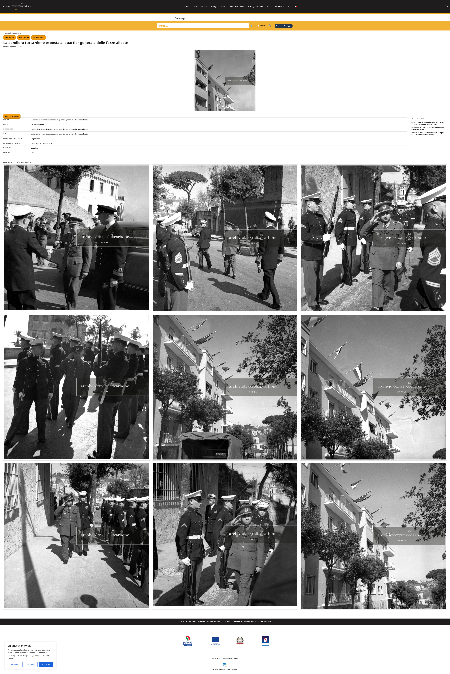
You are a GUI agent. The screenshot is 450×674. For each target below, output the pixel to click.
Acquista (223, 6)
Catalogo (213, 6)
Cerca (270, 25)
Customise (15, 664)
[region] (30, 655)
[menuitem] (295, 6)
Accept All (46, 664)
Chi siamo (185, 6)
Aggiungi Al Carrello (12, 116)
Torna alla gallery (38, 37)
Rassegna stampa (255, 6)
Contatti (269, 6)
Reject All (30, 664)
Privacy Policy (216, 658)
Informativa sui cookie (230, 658)
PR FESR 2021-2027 (283, 6)
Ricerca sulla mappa (283, 26)
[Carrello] (446, 6)
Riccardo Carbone (199, 6)
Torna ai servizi (24, 37)
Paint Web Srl (232, 669)
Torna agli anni (9, 37)
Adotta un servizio (237, 6)
